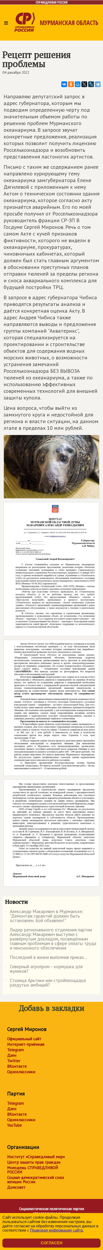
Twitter (13, 1061)
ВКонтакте (17, 1066)
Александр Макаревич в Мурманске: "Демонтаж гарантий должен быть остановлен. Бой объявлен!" (44, 916)
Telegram (15, 1050)
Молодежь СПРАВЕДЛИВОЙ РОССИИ (32, 1170)
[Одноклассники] (71, 84)
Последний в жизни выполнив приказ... (46, 958)
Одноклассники (21, 1072)
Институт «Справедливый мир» (36, 1157)
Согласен (52, 1243)
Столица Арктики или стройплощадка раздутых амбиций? (45, 983)
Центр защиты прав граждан (33, 1162)
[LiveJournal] (91, 84)
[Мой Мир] (77, 84)
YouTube (14, 1125)
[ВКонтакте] (64, 84)
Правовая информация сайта (56, 1230)
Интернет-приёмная (25, 1044)
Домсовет (16, 1187)
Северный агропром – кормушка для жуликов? (44, 969)
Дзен (11, 1055)
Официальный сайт (24, 1039)
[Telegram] (98, 84)
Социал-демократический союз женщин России (35, 1179)
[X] (84, 84)
